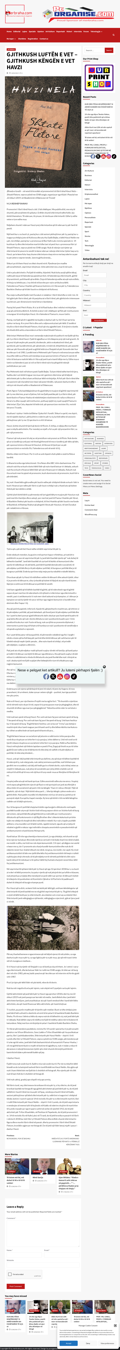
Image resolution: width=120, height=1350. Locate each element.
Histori (69, 31)
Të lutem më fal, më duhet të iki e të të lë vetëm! (16, 1180)
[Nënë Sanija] (43, 1166)
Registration (33, 39)
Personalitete (90, 458)
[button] (115, 1325)
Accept (68, 1343)
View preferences (107, 1343)
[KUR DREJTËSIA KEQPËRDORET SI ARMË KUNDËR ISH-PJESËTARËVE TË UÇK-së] (88, 346)
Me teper (10, 39)
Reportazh (60, 31)
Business (88, 175)
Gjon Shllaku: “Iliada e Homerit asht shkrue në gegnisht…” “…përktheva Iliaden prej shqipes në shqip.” (68, 1183)
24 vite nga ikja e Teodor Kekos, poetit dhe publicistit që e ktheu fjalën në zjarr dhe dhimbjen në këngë (97, 118)
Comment (11, 1218)
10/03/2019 (15, 73)
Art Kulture (50, 31)
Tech (86, 241)
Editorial (16, 31)
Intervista (78, 31)
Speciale (32, 31)
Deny (88, 1343)
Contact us (44, 39)
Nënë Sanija (38, 1177)
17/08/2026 (66, 1192)
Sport (87, 231)
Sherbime (22, 39)
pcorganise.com (55, 1348)
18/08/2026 (40, 1181)
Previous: (18, 1137)
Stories (87, 236)
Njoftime (88, 208)
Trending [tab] (89, 334)
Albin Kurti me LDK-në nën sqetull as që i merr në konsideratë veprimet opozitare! (98, 130)
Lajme (24, 31)
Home (9, 31)
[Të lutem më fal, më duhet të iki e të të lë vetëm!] (17, 1166)
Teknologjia (95, 31)
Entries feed (89, 505)
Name (10, 1250)
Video (87, 250)
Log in (87, 500)
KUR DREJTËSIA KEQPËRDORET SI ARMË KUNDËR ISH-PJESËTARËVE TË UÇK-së (99, 107)
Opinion (40, 31)
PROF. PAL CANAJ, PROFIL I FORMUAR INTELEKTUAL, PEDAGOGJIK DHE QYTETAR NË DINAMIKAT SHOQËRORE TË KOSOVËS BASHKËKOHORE (98, 150)
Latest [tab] (88, 327)
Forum (86, 31)
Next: (65, 1140)
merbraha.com (18, 1348)
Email (47, 1250)
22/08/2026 (14, 1186)
